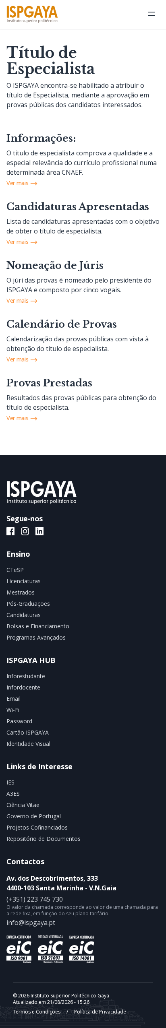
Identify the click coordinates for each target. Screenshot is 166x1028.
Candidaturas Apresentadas (77, 207)
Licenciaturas (23, 581)
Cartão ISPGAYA (27, 732)
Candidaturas (23, 615)
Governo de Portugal (33, 816)
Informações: (41, 138)
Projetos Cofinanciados (37, 827)
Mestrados (20, 592)
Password (19, 721)
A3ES (13, 793)
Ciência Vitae (22, 805)
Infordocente (23, 687)
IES (10, 782)
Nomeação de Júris (55, 265)
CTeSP (15, 570)
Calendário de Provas (61, 324)
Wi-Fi (12, 710)
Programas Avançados (36, 637)
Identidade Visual (28, 743)
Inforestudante (25, 676)
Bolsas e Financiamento (37, 626)
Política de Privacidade (99, 1011)
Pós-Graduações (28, 603)
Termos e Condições (37, 1011)
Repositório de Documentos (43, 838)
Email (13, 698)
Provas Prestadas (49, 383)
